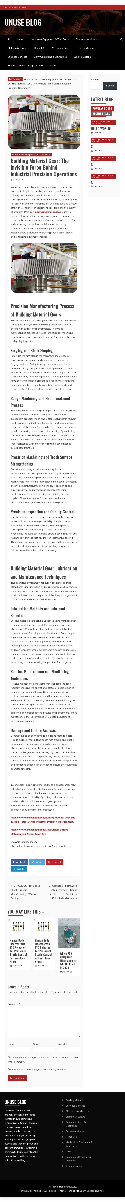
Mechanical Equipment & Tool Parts (49, 39)
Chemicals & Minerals (87, 39)
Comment (14, 1004)
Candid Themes (95, 1190)
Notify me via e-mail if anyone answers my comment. (39, 1069)
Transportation (85, 48)
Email (36, 1044)
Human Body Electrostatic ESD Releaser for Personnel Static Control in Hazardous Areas (18, 951)
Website (62, 1044)
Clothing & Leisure (17, 48)
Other (53, 65)
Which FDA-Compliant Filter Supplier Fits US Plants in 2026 (68, 960)
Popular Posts (102, 108)
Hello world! (101, 128)
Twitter (38, 861)
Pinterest (55, 861)
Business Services (17, 56)
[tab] (102, 108)
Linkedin (20, 868)
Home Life (39, 48)
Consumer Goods (61, 48)
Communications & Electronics (50, 56)
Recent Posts (101, 114)
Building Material (82, 56)
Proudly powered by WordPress (39, 1190)
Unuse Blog (23, 22)
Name (12, 1044)
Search (95, 79)
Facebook (20, 861)
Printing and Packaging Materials (25, 65)
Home (20, 39)
